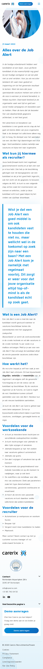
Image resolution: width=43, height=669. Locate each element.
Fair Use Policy (8, 666)
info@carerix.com (9, 588)
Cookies (5, 650)
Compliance (7, 658)
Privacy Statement (10, 654)
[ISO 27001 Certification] (21, 565)
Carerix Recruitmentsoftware (8, 4)
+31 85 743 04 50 (10, 592)
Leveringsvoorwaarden (12, 662)
